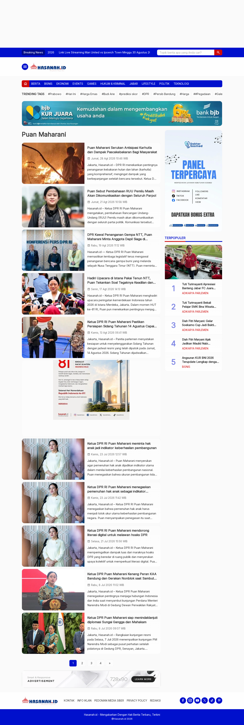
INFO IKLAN (84, 700)
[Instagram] (190, 700)
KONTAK (69, 700)
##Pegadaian (201, 94)
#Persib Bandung (164, 94)
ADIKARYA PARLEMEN (195, 293)
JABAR (133, 83)
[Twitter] (204, 700)
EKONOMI (62, 83)
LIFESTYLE (148, 83)
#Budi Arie (108, 94)
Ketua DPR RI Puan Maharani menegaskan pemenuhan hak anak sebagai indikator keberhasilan (119, 491)
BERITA (35, 83)
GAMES (91, 83)
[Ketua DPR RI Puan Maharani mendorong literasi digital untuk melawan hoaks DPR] (53, 546)
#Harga (184, 94)
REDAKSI (155, 700)
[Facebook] (183, 700)
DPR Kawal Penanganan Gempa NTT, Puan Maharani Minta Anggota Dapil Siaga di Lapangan (119, 239)
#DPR (145, 94)
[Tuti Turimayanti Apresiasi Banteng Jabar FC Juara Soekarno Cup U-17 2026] (193, 262)
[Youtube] (197, 700)
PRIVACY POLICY (137, 700)
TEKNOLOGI (181, 83)
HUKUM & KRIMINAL (112, 83)
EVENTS (78, 83)
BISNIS (48, 83)
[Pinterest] (219, 700)
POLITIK (164, 83)
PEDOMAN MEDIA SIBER (109, 700)
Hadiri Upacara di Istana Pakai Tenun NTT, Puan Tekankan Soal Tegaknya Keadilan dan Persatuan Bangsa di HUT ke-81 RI (120, 282)
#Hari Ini (71, 94)
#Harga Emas (88, 94)
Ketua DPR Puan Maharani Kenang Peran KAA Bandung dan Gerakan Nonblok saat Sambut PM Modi (122, 578)
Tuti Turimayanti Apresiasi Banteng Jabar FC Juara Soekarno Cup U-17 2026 (198, 288)
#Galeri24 (221, 94)
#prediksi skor (128, 94)
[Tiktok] (212, 700)
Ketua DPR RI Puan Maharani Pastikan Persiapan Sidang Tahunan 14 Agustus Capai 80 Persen (120, 326)
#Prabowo (54, 94)
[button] (218, 52)
